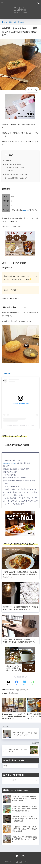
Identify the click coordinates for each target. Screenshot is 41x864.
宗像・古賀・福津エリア (19, 690)
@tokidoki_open (9, 463)
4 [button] (22, 364)
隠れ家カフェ (13, 693)
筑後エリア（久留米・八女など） (12, 549)
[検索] (36, 766)
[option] (20, 344)
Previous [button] (4, 344)
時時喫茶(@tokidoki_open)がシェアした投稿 (20, 425)
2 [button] (16, 364)
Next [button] (37, 344)
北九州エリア (7, 584)
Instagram (10, 170)
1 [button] (13, 364)
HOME (21, 855)
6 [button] (28, 364)
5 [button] (25, 364)
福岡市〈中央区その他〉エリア (11, 617)
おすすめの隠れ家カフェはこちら (16, 178)
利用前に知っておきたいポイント (16, 174)
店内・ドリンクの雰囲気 (13, 164)
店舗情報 (8, 160)
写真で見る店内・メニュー (15, 167)
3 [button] (19, 364)
